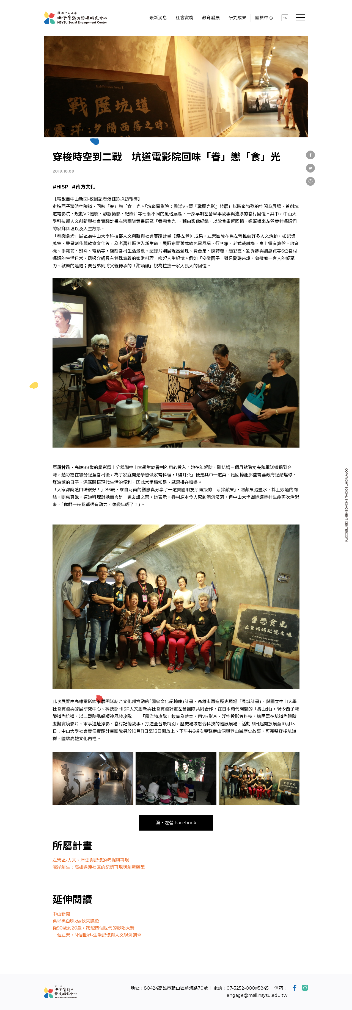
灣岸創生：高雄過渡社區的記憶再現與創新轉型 (99, 867)
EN (285, 18)
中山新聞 (61, 914)
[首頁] (75, 18)
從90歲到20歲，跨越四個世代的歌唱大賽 (93, 928)
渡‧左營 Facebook (176, 822)
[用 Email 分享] (310, 181)
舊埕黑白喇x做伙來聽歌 (76, 921)
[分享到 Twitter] (310, 168)
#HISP (60, 187)
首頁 (65, 128)
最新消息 (82, 128)
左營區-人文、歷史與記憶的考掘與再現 (91, 860)
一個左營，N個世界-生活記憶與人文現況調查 (97, 935)
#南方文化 (83, 187)
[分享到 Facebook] (310, 155)
